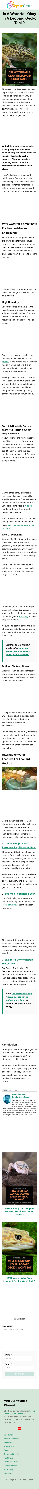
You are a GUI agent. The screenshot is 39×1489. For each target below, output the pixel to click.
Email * (8, 1364)
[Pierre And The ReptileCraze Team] (7, 1099)
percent (5, 361)
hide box (29, 506)
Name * (8, 1355)
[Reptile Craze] (19, 5)
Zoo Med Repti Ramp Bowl (20, 893)
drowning (23, 616)
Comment (7, 1326)
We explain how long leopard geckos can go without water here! (19, 996)
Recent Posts (13, 1090)
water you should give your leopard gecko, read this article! (18, 651)
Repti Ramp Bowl (10, 905)
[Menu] (3, 5)
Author (5, 1090)
